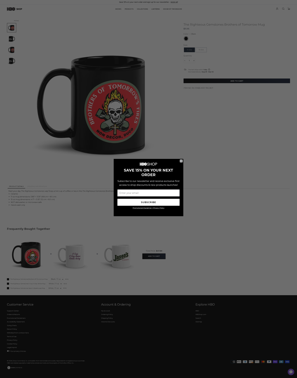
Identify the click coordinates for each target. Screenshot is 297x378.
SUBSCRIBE (148, 202)
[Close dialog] (181, 161)
